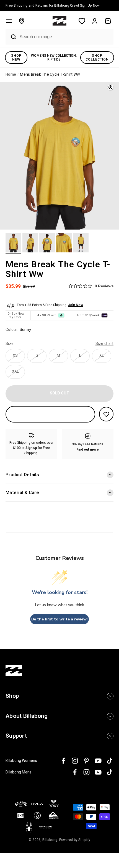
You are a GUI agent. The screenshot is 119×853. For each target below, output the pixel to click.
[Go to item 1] (13, 243)
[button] (8, 21)
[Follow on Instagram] (75, 760)
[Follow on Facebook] (63, 760)
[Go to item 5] (81, 243)
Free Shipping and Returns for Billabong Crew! (53, 5)
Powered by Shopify (74, 839)
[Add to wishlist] (106, 414)
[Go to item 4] (64, 243)
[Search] (11, 37)
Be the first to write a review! (59, 619)
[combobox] (65, 37)
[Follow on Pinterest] (86, 760)
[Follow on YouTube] (98, 760)
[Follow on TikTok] (109, 760)
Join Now (75, 304)
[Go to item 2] (30, 243)
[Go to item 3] (47, 243)
